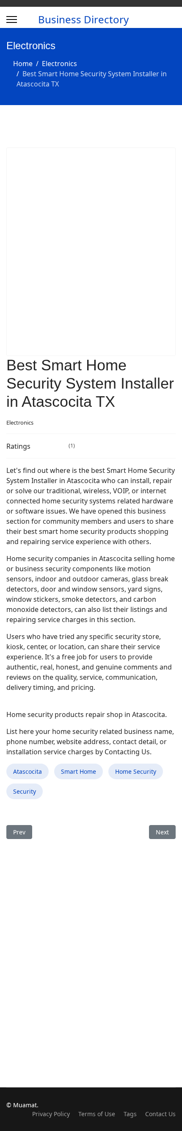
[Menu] (11, 19)
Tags (130, 1114)
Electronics (19, 422)
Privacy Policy (51, 1114)
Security (24, 791)
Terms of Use (96, 1114)
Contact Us (160, 1114)
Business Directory (83, 19)
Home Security (135, 771)
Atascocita (27, 771)
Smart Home (78, 771)
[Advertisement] (91, 252)
